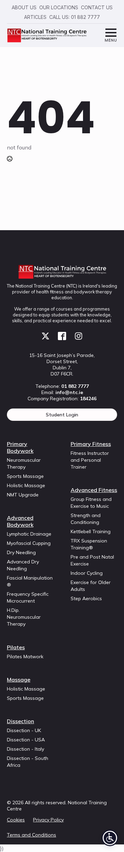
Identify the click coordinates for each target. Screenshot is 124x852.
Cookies (16, 820)
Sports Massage (25, 476)
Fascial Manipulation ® (30, 581)
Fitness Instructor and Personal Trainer (90, 460)
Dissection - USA (26, 740)
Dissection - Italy (25, 749)
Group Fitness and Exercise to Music (91, 502)
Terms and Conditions (31, 835)
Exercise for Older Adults (91, 585)
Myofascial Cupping (29, 543)
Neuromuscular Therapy (24, 463)
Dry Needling (21, 552)
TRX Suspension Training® (89, 544)
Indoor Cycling (87, 573)
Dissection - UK (24, 730)
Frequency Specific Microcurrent (28, 597)
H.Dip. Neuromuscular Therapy (24, 617)
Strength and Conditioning (86, 518)
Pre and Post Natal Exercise (92, 560)
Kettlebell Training (91, 531)
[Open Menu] (111, 36)
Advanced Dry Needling (23, 565)
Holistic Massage (26, 485)
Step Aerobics (86, 598)
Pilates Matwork (25, 656)
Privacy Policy (48, 820)
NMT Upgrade (23, 495)
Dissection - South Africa (27, 761)
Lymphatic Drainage (29, 534)
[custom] (45, 336)
